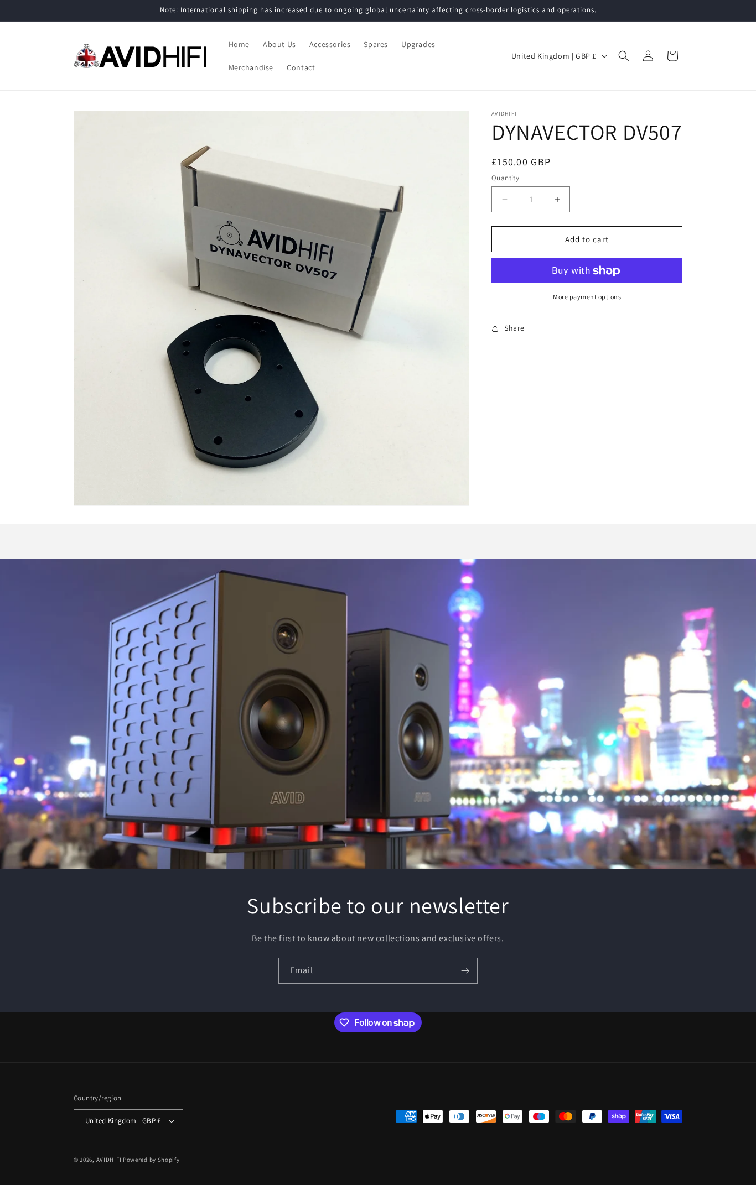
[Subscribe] (465, 971)
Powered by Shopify (151, 1159)
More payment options (587, 297)
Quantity (505, 177)
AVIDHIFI (109, 1159)
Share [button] (514, 328)
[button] (624, 56)
